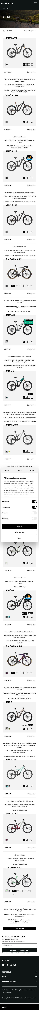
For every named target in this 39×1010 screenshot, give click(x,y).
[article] (19, 53)
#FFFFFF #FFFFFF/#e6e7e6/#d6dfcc (7, 563)
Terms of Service (26, 952)
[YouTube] (11, 965)
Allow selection (19, 532)
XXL (31, 286)
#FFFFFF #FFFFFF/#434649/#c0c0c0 (7, 342)
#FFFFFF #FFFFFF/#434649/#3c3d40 (7, 617)
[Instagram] (3, 965)
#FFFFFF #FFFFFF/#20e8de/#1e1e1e (7, 786)
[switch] (34, 507)
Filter (4, 1007)
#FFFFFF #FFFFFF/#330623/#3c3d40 (7, 673)
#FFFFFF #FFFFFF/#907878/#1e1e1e (9, 786)
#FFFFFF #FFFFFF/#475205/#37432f (9, 729)
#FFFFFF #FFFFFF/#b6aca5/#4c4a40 (7, 729)
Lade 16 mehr (19, 928)
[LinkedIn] (7, 965)
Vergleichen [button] (32, 72)
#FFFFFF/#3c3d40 (7, 286)
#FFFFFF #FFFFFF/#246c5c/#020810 (7, 397)
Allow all (19, 527)
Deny (19, 538)
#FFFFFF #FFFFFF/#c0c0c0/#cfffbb (7, 891)
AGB (3, 990)
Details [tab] (20, 470)
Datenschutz (9, 990)
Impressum (32, 990)
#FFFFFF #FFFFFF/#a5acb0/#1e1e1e (7, 451)
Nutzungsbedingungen (21, 990)
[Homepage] (7, 3)
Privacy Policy (20, 952)
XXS (13, 286)
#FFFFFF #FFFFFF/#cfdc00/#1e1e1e (9, 451)
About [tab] (32, 470)
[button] (35, 3)
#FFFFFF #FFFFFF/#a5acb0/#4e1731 (7, 840)
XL (32, 65)
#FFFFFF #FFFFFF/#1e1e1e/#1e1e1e (7, 64)
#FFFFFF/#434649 (9, 891)
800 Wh (30, 614)
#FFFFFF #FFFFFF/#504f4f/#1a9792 (9, 617)
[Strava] (14, 965)
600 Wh (30, 394)
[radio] (7, 64)
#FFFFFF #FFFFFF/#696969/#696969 (7, 122)
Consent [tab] (7, 470)
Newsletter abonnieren (19, 950)
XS (17, 286)
